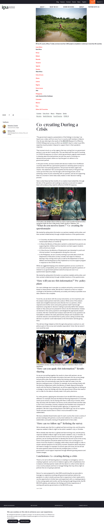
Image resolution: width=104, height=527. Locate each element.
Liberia (38, 81)
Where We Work (68, 7)
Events (74, 2)
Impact (81, 7)
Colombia (38, 99)
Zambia (38, 69)
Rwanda (38, 59)
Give (92, 2)
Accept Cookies (13, 521)
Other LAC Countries (42, 109)
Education (39, 116)
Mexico (38, 103)
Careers (62, 2)
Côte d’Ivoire (39, 75)
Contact (68, 2)
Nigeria (38, 85)
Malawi (38, 56)
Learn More (39, 47)
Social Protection (57, 116)
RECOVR (65, 141)
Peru (37, 106)
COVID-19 (66, 116)
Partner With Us (94, 7)
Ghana (37, 78)
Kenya (37, 53)
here (53, 272)
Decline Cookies (25, 521)
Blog (58, 2)
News (78, 2)
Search (99, 2)
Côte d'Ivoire (46, 113)
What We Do (54, 7)
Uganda (38, 66)
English (84, 2)
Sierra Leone (39, 88)
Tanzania (38, 63)
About (42, 7)
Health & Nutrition (47, 116)
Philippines (39, 94)
